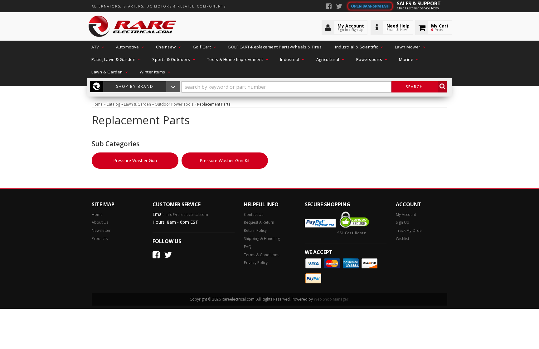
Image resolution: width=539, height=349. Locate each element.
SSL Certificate (351, 233)
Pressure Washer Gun (135, 160)
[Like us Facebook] (328, 6)
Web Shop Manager (331, 299)
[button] (97, 47)
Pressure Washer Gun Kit (225, 160)
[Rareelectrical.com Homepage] (132, 26)
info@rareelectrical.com (187, 214)
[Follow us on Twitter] (339, 6)
